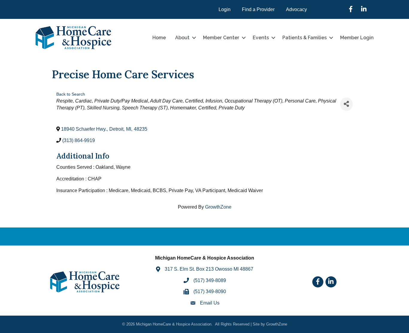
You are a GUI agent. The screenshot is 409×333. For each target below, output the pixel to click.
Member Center (221, 37)
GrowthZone (218, 207)
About (182, 37)
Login (225, 9)
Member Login (357, 37)
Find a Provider (258, 9)
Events (261, 37)
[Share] (346, 104)
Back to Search (70, 94)
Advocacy (296, 9)
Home (159, 37)
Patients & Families (304, 37)
